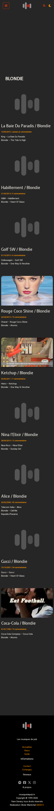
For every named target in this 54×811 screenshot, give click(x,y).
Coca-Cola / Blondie (18, 623)
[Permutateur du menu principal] (6, 5)
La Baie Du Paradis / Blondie (26, 125)
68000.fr (40, 805)
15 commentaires (19, 317)
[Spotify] (19, 782)
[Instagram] (34, 782)
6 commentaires (18, 255)
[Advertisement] (27, 40)
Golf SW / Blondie (16, 249)
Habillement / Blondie (20, 187)
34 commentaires (19, 567)
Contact (27, 766)
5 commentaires (18, 194)
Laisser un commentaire (22, 132)
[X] (29, 782)
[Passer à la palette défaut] (50, 5)
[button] (44, 6)
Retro (27, 750)
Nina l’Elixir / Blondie (19, 434)
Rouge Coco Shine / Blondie (25, 311)
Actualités (27, 747)
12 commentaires (19, 441)
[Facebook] (24, 782)
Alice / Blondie (14, 496)
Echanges (27, 769)
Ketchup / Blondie (17, 372)
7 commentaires (18, 379)
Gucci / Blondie (14, 561)
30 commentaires (19, 502)
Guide (27, 754)
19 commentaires (19, 629)
